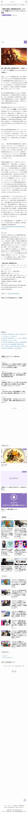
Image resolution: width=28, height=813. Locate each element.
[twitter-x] (15, 671)
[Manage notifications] (25, 800)
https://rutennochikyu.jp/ (13, 293)
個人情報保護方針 (21, 805)
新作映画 (9, 15)
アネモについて (10, 805)
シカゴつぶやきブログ (7, 657)
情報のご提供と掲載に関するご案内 (11, 807)
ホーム (5, 805)
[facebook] (13, 671)
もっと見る (14, 408)
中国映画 (4, 15)
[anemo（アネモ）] (14, 2)
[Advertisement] (14, 28)
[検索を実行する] (25, 42)
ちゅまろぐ (4, 656)
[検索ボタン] (26, 2)
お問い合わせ (21, 807)
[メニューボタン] (2, 2)
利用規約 (15, 805)
